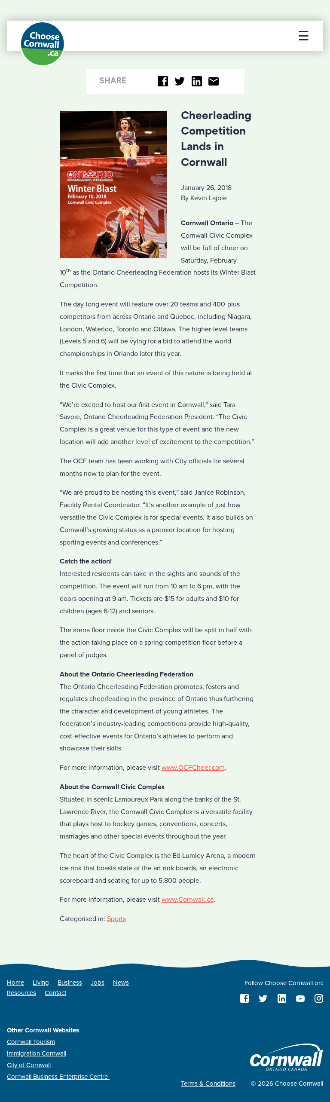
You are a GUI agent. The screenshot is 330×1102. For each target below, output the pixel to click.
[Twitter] (179, 81)
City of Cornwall (29, 1065)
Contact (55, 993)
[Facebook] (163, 81)
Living (41, 982)
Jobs (97, 982)
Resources (21, 993)
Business (70, 982)
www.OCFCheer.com (193, 767)
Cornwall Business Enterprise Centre (58, 1077)
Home (15, 982)
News (121, 982)
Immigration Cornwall (36, 1053)
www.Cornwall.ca (188, 899)
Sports (116, 919)
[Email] (213, 81)
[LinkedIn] (196, 81)
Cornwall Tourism (31, 1042)
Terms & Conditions (208, 1083)
